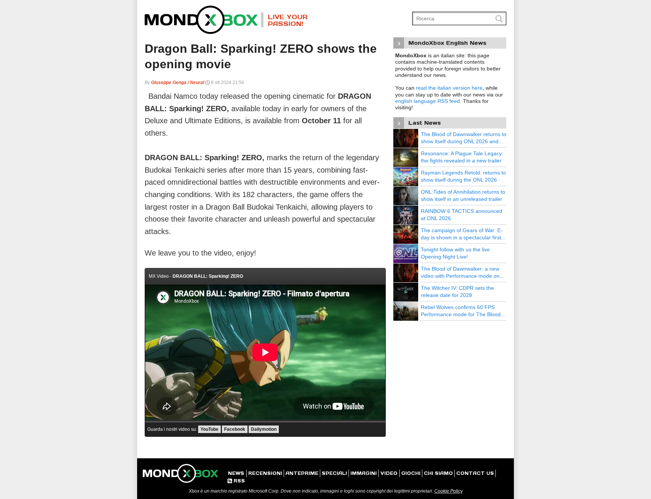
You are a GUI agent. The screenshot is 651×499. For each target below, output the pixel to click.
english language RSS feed (427, 101)
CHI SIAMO (438, 473)
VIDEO (389, 473)
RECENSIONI (265, 473)
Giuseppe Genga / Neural (177, 82)
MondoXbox (204, 20)
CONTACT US (475, 473)
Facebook (234, 429)
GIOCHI (410, 473)
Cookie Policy (448, 491)
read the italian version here (449, 88)
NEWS (236, 473)
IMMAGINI (363, 473)
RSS (236, 481)
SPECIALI (334, 473)
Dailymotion (264, 429)
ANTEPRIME (302, 473)
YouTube (209, 429)
